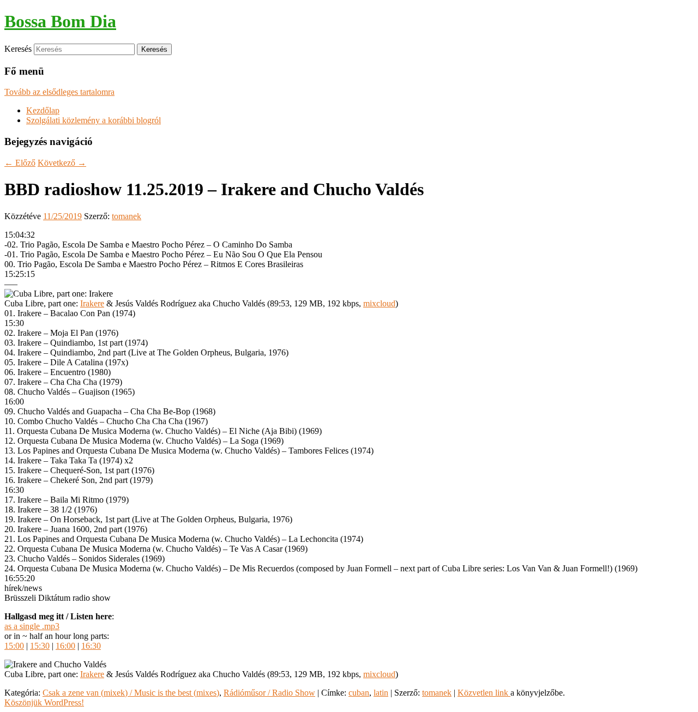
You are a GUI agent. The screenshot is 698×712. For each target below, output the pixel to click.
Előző (19, 162)
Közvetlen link (484, 692)
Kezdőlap (42, 110)
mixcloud (379, 303)
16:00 (65, 645)
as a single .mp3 (31, 626)
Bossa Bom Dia (60, 21)
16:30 (91, 645)
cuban (358, 692)
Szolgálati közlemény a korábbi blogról (93, 120)
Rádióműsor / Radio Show (269, 692)
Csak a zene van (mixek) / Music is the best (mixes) (131, 692)
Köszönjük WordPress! (44, 702)
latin (381, 692)
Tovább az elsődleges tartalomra (59, 91)
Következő (62, 162)
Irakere (92, 303)
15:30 (40, 645)
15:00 (14, 645)
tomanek (126, 216)
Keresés (18, 48)
